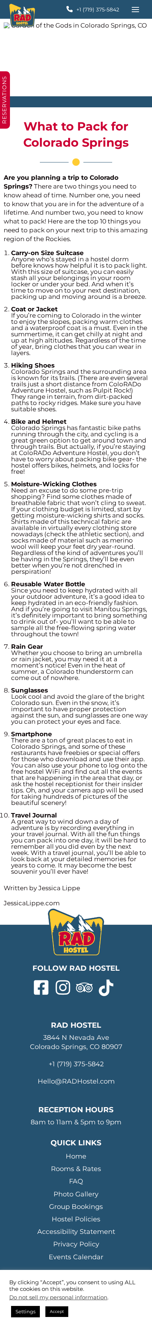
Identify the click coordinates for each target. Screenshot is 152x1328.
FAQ (76, 1181)
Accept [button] (57, 1311)
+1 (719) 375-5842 (97, 9)
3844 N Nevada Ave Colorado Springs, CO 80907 (76, 1042)
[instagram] (65, 987)
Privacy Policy (76, 1244)
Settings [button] (25, 1311)
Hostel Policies (76, 1219)
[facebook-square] (44, 987)
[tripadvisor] (87, 987)
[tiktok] (109, 987)
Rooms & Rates (76, 1169)
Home (76, 1156)
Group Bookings (76, 1207)
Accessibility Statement (76, 1232)
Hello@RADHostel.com (76, 1081)
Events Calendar (76, 1257)
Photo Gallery (76, 1194)
